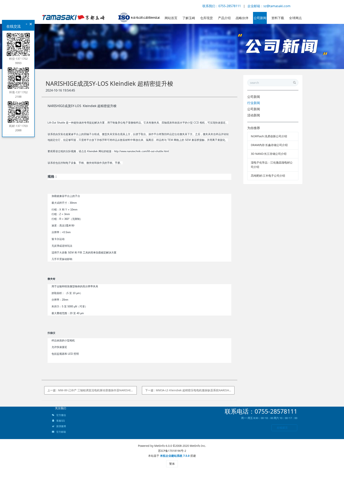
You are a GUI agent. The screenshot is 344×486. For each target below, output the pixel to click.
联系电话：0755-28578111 (261, 411)
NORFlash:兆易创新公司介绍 (269, 136)
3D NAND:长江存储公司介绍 (268, 154)
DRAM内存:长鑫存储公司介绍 (269, 145)
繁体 (172, 464)
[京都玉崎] (101, 18)
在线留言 (282, 428)
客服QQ (60, 420)
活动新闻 (253, 115)
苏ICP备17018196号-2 (172, 451)
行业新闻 (253, 103)
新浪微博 (61, 426)
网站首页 (171, 18)
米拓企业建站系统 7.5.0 (175, 456)
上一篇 (92, 390)
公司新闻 (253, 96)
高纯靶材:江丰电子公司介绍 (268, 175)
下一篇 (190, 390)
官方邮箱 (61, 431)
